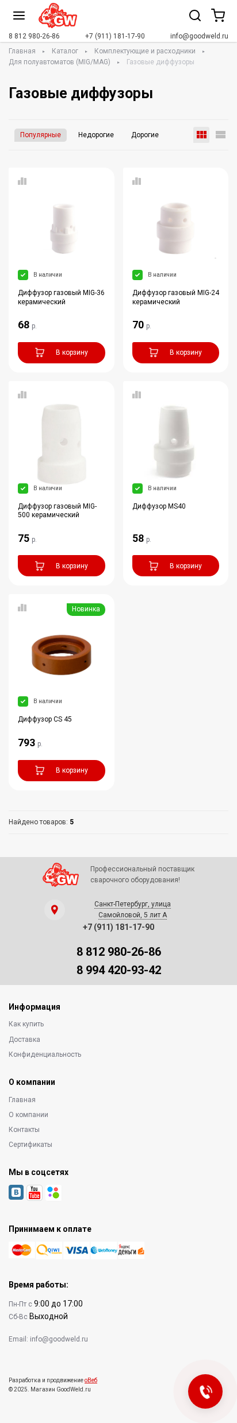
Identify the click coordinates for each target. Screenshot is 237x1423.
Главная (22, 51)
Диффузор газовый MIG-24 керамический (175, 297)
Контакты (24, 1130)
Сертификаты (30, 1145)
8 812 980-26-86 (34, 36)
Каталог (65, 51)
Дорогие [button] (145, 135)
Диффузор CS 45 (45, 719)
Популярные (40, 135)
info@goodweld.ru (199, 36)
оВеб (91, 1380)
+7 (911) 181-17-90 (115, 36)
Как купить (26, 1024)
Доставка (24, 1040)
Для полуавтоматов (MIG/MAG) (59, 62)
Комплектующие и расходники (145, 51)
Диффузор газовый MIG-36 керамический (61, 297)
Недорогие (96, 135)
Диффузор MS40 (159, 506)
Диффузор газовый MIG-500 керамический (57, 510)
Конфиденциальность (45, 1054)
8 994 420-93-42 (119, 970)
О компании (28, 1115)
